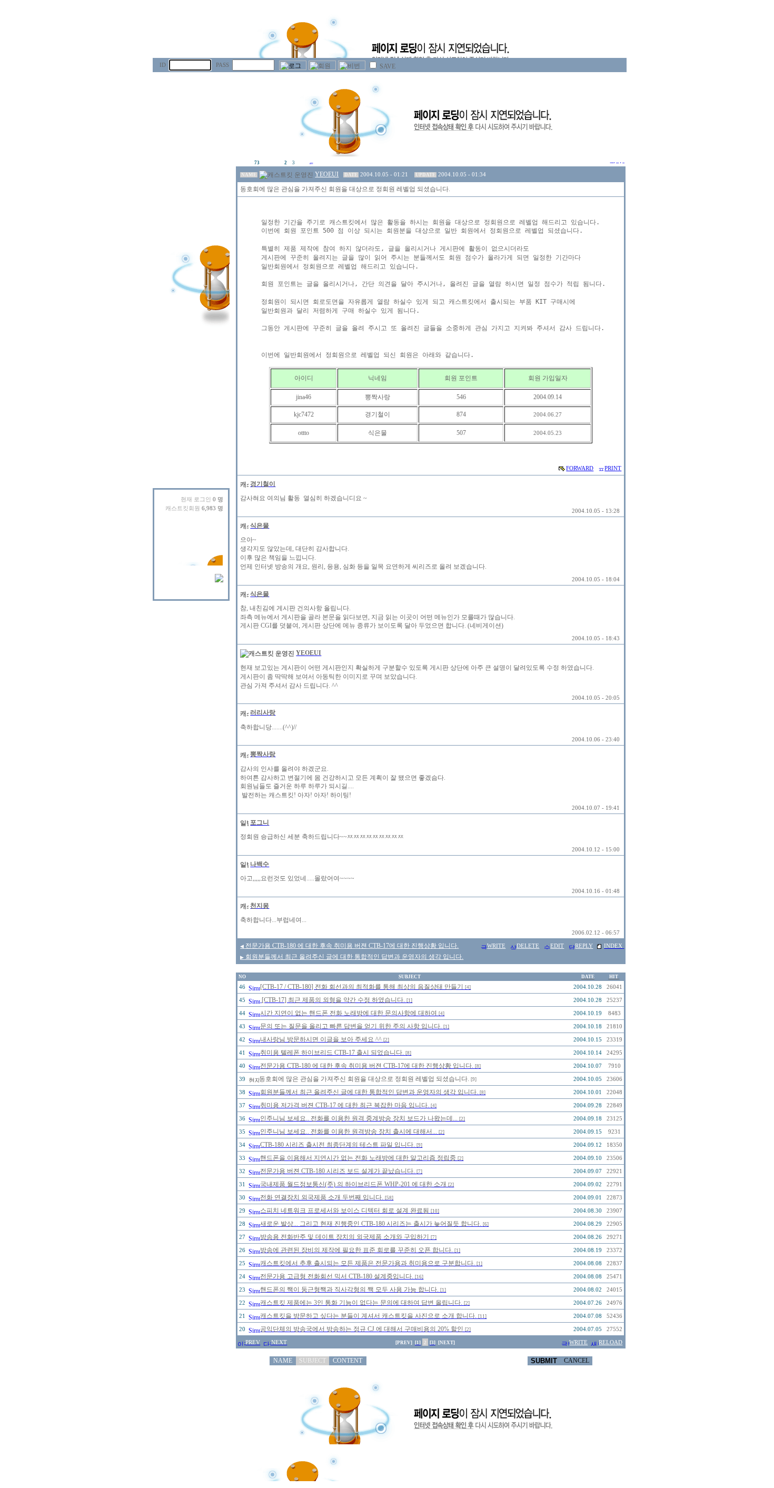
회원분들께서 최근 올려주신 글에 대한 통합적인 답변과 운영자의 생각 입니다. (351, 956)
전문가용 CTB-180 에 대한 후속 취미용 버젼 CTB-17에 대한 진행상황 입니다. (349, 945)
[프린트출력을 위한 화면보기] (600, 468)
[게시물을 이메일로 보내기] (562, 468)
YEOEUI (327, 174)
